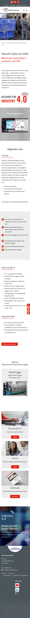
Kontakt (4, 573)
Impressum (11, 573)
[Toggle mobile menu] (27, 10)
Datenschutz (7, 575)
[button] (3, 615)
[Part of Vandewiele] (15, 546)
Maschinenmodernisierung (11, 43)
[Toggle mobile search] (24, 10)
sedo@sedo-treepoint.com (11, 570)
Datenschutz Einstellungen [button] (20, 575)
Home (3, 43)
